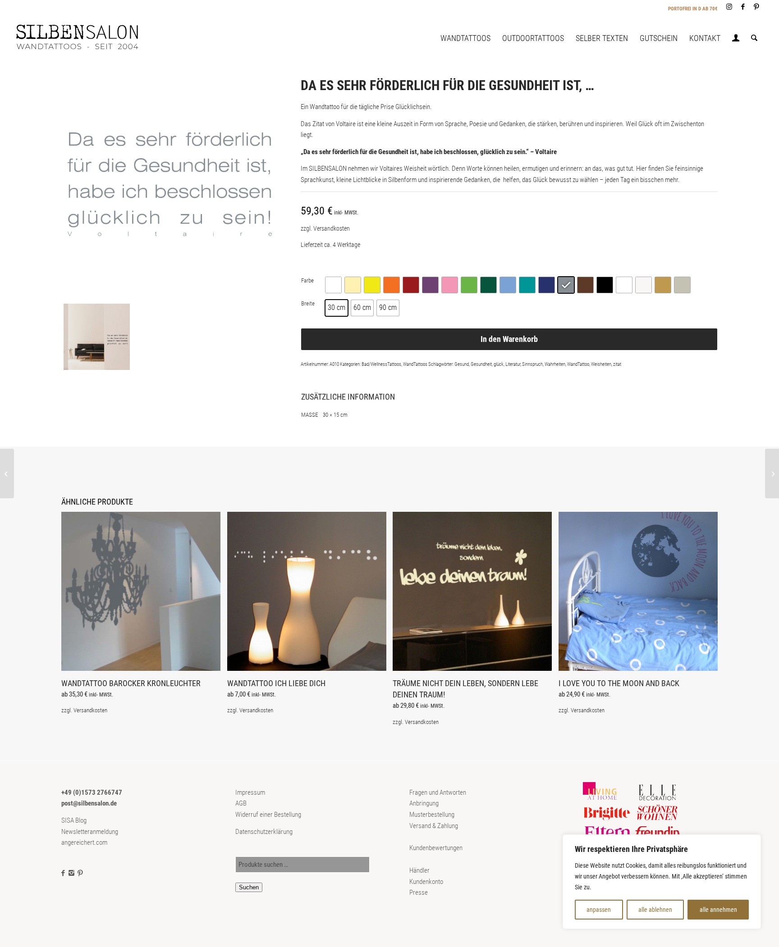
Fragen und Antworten (437, 792)
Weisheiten (601, 364)
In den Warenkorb (509, 339)
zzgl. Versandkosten (325, 228)
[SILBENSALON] (84, 38)
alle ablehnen (655, 909)
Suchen (249, 887)
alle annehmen (718, 909)
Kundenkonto (426, 882)
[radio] (333, 285)
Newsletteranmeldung (89, 832)
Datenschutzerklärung (264, 832)
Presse (418, 892)
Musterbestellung (431, 814)
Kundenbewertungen (436, 848)
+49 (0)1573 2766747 (91, 792)
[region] (662, 881)
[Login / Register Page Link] (736, 39)
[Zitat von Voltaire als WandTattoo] (169, 184)
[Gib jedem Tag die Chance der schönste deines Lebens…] (7, 473)
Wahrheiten (555, 364)
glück (499, 364)
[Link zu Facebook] (742, 7)
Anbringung (424, 803)
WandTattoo (578, 364)
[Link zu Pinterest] (756, 7)
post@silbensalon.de (89, 803)
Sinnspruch (532, 364)
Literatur (512, 364)
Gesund (461, 364)
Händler (419, 870)
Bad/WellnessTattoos (381, 364)
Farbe (307, 280)
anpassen (599, 909)
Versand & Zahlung (433, 826)
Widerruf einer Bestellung (268, 814)
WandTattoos (415, 364)
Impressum (250, 792)
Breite (308, 303)
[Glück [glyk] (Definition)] (772, 473)
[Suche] (754, 38)
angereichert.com (84, 842)
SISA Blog (74, 820)
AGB (241, 803)
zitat (617, 364)
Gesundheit (481, 364)
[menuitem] (465, 38)
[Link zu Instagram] (729, 7)
